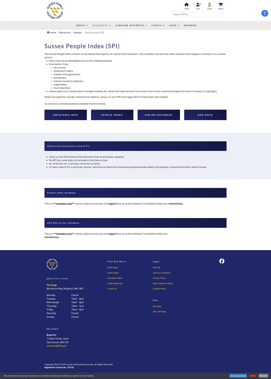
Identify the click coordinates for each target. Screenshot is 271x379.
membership (175, 203)
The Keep (52, 285)
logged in (113, 203)
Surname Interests (130, 25)
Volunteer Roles (114, 278)
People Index (112, 114)
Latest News (113, 272)
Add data (205, 114)
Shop (173, 25)
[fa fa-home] (186, 5)
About (80, 25)
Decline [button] (253, 375)
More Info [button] (263, 375)
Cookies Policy (159, 288)
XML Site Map (159, 311)
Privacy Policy (159, 278)
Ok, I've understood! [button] (238, 375)
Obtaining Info (65, 114)
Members (190, 25)
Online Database (158, 114)
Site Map (157, 306)
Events (156, 25)
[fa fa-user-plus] (198, 5)
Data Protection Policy (163, 283)
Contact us (112, 288)
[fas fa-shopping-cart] (220, 5)
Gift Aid (156, 267)
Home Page (112, 267)
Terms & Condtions (162, 272)
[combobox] (198, 14)
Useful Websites (115, 283)
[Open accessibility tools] (264, 13)
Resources (100, 25)
